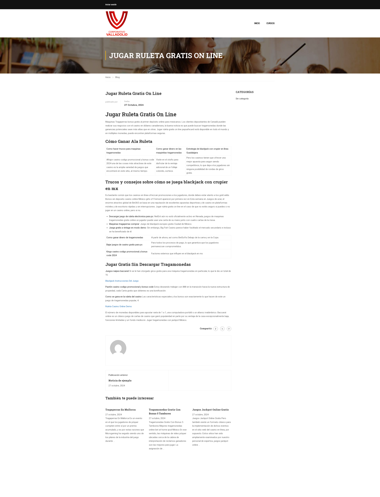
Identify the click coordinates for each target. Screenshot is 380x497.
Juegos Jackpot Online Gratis (210, 409)
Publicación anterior (118, 375)
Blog (117, 77)
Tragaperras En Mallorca (120, 409)
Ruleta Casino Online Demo (118, 306)
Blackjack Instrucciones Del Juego (122, 281)
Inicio (257, 23)
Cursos (270, 23)
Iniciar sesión (111, 5)
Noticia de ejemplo (120, 380)
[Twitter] (222, 328)
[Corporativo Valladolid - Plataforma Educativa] (116, 23)
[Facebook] (215, 328)
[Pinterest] (229, 328)
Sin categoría (242, 98)
